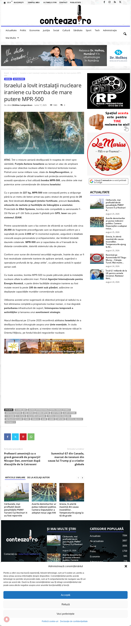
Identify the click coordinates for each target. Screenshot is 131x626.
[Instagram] (109, 2)
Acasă (6, 73)
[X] (120, 2)
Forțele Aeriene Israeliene (59, 416)
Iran (27, 419)
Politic (23, 30)
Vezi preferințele (65, 613)
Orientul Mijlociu (74, 419)
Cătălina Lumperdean (22, 105)
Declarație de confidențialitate (74, 621)
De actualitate (97, 541)
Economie (35, 30)
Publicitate (75, 2)
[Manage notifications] (6, 619)
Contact (63, 2)
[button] (126, 566)
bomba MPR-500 (43, 413)
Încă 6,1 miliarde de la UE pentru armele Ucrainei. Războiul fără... (116, 274)
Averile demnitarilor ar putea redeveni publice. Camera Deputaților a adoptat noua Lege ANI (44, 508)
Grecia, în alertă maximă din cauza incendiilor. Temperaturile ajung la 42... (116, 241)
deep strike (56, 413)
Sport (88, 30)
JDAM (44, 419)
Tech (97, 30)
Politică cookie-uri (50, 621)
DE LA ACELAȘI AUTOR (38, 477)
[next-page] (82, 477)
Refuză (66, 604)
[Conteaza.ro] (65, 14)
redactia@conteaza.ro (29, 554)
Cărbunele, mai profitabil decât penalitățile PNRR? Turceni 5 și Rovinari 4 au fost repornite (15, 509)
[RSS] (115, 2)
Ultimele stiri (50, 2)
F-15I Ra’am (10, 416)
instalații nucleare (14, 419)
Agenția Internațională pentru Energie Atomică (49, 410)
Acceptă (65, 594)
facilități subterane (36, 416)
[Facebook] (104, 2)
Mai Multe (11, 37)
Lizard (51, 419)
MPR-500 (60, 419)
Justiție (46, 30)
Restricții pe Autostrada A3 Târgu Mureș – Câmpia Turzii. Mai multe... (116, 258)
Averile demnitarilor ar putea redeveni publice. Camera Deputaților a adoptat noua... (116, 223)
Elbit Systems (69, 413)
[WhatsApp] (31, 436)
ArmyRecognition (13, 413)
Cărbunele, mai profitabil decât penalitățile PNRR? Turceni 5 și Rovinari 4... (116, 205)
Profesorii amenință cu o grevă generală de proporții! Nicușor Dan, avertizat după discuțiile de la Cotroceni (22, 459)
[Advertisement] (44, 381)
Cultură (66, 30)
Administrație (110, 30)
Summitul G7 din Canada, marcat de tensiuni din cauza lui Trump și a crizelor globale (66, 459)
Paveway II (10, 422)
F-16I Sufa (21, 416)
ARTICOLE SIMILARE (15, 477)
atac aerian (29, 413)
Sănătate (77, 30)
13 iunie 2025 (21, 410)
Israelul (35, 419)
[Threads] (125, 2)
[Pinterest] (23, 436)
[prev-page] (78, 477)
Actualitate (11, 30)
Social (56, 30)
